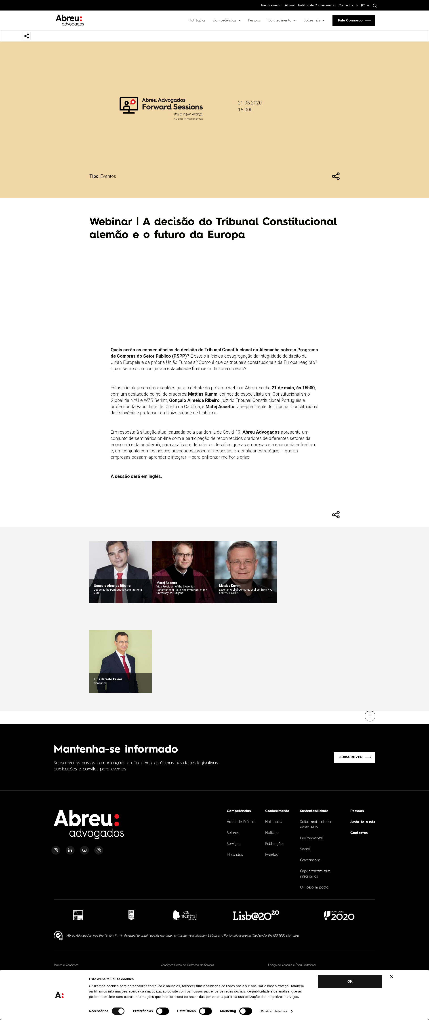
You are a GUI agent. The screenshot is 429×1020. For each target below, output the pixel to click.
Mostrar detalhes (274, 1011)
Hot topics (197, 20)
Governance (310, 860)
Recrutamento (271, 5)
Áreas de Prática (240, 822)
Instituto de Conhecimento (316, 5)
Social (305, 849)
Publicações (274, 844)
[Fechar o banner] (391, 976)
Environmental (311, 838)
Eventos (108, 176)
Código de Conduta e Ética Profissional (291, 965)
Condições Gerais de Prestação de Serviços (187, 965)
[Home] (89, 827)
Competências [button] (224, 20)
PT (363, 5)
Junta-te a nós (362, 822)
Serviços (233, 844)
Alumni (289, 5)
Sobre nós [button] (312, 20)
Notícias (271, 833)
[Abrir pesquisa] (373, 5)
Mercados (235, 855)
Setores (232, 833)
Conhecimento (280, 20)
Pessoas (254, 20)
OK (350, 981)
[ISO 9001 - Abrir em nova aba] (58, 935)
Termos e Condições (66, 965)
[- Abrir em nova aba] (78, 915)
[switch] (162, 1011)
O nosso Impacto (314, 887)
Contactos (346, 5)
